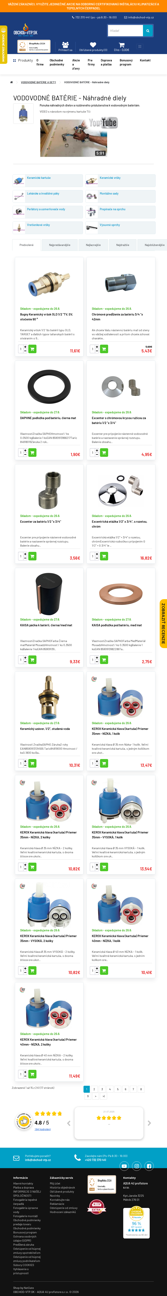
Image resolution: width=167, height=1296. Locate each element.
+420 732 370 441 (95, 1160)
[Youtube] (124, 1166)
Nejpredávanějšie (59, 245)
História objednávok (62, 1187)
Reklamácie (57, 1203)
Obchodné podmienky (57, 62)
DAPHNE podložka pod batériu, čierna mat (48, 418)
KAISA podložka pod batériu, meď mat (117, 625)
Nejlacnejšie (93, 245)
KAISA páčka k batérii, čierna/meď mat (46, 625)
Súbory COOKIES (23, 1265)
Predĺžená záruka (23, 1244)
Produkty (24, 60)
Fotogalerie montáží (25, 1216)
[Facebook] (149, 1166)
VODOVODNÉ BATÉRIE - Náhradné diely (86, 82)
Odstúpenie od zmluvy (63, 1208)
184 (43, 1129)
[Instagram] (136, 1166)
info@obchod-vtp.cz (141, 17)
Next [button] (149, 1123)
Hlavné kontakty (23, 1183)
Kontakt (145, 60)
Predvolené (26, 245)
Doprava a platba (106, 62)
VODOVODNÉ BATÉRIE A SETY (38, 82)
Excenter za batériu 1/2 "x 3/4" (40, 521)
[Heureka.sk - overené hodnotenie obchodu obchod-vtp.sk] (136, 1221)
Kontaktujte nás (60, 1199)
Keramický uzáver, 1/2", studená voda (45, 728)
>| (103, 1096)
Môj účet (55, 1183)
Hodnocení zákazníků (63, 1212)
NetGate (29, 1287)
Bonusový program (126, 62)
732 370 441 (95, 17)
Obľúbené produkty (62, 1191)
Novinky (55, 1195)
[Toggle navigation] (140, 46)
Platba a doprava (23, 1187)
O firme (40, 62)
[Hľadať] (148, 30)
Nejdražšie (122, 245)
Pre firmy (91, 62)
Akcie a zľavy (76, 64)
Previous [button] (68, 1123)
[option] (109, 1123)
